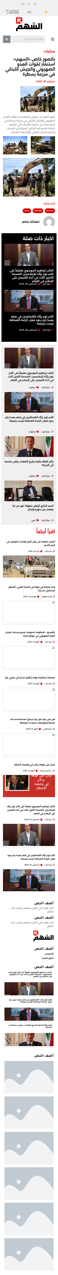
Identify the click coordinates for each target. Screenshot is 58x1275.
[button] (52, 39)
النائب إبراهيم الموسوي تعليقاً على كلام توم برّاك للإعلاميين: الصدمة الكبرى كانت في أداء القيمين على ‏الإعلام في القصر (31, 377)
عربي (33, 520)
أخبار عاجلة (49, 203)
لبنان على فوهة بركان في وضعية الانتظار (34, 764)
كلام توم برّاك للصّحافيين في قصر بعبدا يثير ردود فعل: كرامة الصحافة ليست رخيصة (31, 320)
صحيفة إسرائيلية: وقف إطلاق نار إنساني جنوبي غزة (30, 677)
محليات (49, 51)
